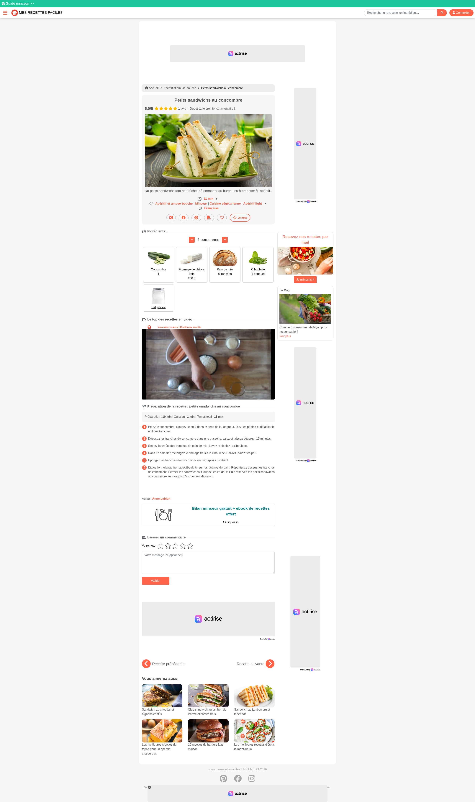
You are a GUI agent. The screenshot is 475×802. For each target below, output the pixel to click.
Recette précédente (168, 664)
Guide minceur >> (20, 3)
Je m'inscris (304, 279)
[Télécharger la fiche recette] (209, 217)
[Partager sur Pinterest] (196, 217)
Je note (242, 217)
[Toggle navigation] (5, 12)
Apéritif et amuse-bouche (179, 88)
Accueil (153, 88)
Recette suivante (250, 664)
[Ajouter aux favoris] (222, 217)
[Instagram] (251, 780)
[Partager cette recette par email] (171, 217)
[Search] (442, 13)
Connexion (462, 12)
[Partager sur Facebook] (184, 217)
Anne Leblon (161, 498)
